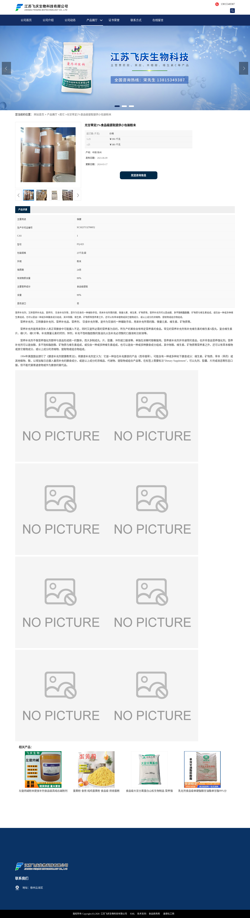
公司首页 (26, 20)
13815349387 (228, 4)
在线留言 (157, 20)
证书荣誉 (114, 20)
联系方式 (135, 20)
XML (132, 914)
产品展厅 (92, 20)
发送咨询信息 (138, 175)
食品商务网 (154, 914)
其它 (62, 114)
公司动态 (70, 20)
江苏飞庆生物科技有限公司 (114, 914)
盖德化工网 (168, 914)
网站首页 (39, 114)
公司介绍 (48, 20)
